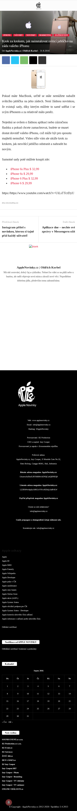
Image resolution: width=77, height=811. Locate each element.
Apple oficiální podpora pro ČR (14, 606)
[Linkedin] (31, 536)
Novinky (31, 35)
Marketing (45, 35)
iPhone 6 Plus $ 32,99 (24, 178)
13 (59, 694)
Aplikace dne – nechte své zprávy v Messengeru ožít (58, 229)
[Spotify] (47, 536)
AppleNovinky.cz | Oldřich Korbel (21, 51)
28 (70, 709)
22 (7, 709)
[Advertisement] (38, 328)
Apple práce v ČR (9, 582)
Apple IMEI (6, 565)
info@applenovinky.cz (41, 425)
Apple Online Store (9, 594)
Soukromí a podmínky (28, 649)
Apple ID (5, 561)
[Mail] (39, 536)
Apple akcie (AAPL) (10, 598)
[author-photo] (38, 254)
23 (18, 709)
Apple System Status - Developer (15, 610)
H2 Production (44, 438)
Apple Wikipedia (8, 573)
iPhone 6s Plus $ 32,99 (24, 169)
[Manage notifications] (9, 802)
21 (70, 701)
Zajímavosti (61, 35)
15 (7, 701)
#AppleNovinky (42, 429)
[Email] (33, 60)
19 (48, 701)
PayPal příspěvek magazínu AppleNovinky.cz (38, 498)
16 (18, 701)
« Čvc (4, 722)
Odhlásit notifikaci (9, 627)
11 (38, 694)
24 (28, 709)
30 (18, 716)
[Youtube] (62, 536)
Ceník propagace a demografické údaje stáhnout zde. (38, 520)
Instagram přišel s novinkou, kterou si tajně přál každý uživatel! (18, 231)
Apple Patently (8, 569)
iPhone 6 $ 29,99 (21, 183)
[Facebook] (6, 60)
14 (70, 694)
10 (28, 694)
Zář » (10, 722)
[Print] (42, 60)
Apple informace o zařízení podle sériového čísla (21, 619)
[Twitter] (15, 60)
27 (59, 709)
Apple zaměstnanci (9, 586)
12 (48, 694)
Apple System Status (10, 602)
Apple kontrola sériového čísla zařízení (17, 615)
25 (38, 709)
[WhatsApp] (24, 60)
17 (28, 701)
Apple (4, 557)
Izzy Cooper (45, 442)
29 (7, 716)
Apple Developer (8, 577)
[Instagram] (41, 286)
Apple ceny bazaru (9, 590)
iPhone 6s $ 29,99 (21, 173)
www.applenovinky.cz (40, 420)
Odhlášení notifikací (10, 649)
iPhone (7, 35)
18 (38, 701)
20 (59, 701)
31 (28, 716)
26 (48, 709)
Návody (18, 35)
